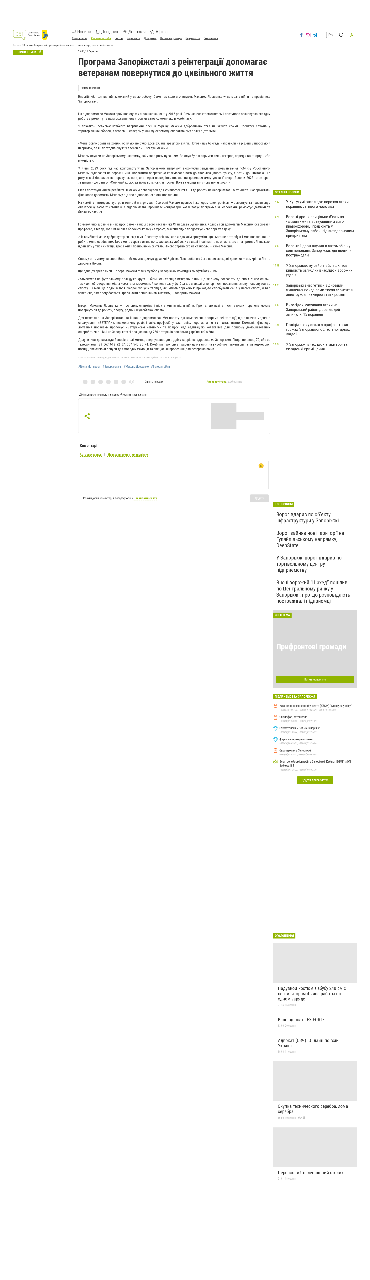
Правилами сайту (145, 498)
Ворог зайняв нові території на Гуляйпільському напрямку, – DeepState (310, 539)
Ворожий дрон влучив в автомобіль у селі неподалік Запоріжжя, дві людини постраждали (319, 250)
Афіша (162, 32)
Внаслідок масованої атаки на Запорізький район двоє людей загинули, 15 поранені (313, 309)
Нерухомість (193, 38)
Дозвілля (137, 32)
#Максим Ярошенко (136, 366)
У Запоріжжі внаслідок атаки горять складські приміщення (317, 346)
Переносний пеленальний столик (311, 1172)
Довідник (109, 32)
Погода (119, 38)
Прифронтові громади (311, 646)
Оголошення (211, 38)
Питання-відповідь (171, 38)
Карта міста (133, 38)
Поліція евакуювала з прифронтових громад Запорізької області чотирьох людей (318, 329)
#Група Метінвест (89, 366)
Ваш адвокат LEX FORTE (301, 1019)
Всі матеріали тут (315, 679)
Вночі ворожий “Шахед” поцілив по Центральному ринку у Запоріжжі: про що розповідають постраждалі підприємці (313, 591)
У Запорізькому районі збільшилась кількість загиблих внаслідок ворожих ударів (319, 270)
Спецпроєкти (79, 38)
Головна (17, 45)
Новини (84, 32)
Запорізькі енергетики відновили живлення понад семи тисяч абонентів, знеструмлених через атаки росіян (319, 290)
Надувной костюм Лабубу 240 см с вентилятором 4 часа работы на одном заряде (312, 994)
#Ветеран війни (160, 366)
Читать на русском (91, 88)
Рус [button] (330, 35)
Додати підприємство (315, 780)
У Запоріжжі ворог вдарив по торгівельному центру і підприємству (309, 563)
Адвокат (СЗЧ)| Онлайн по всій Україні (308, 1043)
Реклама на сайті (101, 38)
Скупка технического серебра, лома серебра (313, 1109)
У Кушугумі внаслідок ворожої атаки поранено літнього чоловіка (317, 204)
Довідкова (150, 38)
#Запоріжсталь (112, 366)
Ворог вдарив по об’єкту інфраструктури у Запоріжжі (307, 517)
